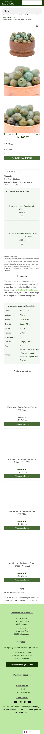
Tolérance (24, 360)
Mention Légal (34, 707)
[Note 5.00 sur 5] (22, 469)
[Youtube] (29, 701)
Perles (23, 15)
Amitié (22, 350)
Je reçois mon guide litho (22, 664)
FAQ (26, 712)
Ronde (22, 328)
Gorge (22, 342)
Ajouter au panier (22, 157)
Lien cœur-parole (28, 353)
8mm (22, 324)
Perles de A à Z (32, 15)
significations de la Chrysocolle (27, 290)
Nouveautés (24, 311)
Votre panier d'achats (8, 3)
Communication (33, 350)
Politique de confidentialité (13, 709)
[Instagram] (19, 701)
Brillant (22, 333)
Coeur (29, 342)
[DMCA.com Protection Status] (22, 722)
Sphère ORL (34, 357)
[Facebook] (15, 701)
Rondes (37, 268)
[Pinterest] (24, 701)
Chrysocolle (25, 268)
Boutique (16, 15)
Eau (21, 346)
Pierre (22, 315)
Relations (23, 357)
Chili (21, 337)
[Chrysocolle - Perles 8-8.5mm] (22, 41)
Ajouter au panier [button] (22, 424)
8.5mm (28, 324)
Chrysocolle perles (9, 17)
